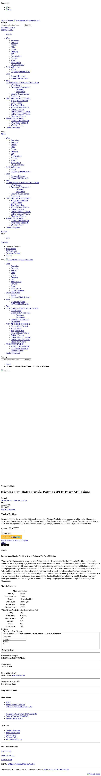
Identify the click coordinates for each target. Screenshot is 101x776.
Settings (4, 231)
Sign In (9, 34)
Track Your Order (13, 733)
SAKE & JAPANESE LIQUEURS (19, 707)
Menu (3, 134)
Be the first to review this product (14, 500)
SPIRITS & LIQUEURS (15, 704)
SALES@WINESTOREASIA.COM (21, 764)
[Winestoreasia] (93, 774)
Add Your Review (8, 509)
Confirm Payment (13, 730)
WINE (8, 702)
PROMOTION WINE (14, 718)
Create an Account (13, 253)
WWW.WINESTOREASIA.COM (56, 769)
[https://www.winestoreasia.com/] (27, 20)
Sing (7, 238)
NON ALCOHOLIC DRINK (17, 716)
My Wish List (11, 251)
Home (8, 364)
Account (4, 242)
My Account (11, 249)
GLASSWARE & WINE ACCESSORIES (21, 714)
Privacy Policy (11, 737)
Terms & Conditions (14, 739)
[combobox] (12, 25)
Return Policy (11, 735)
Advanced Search (8, 27)
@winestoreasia (18, 675)
